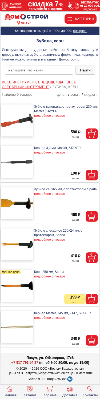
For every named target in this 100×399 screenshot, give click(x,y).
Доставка (69, 395)
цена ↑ (62, 94)
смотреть (80, 31)
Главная (10, 395)
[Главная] (26, 17)
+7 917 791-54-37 (24, 363)
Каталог (29, 395)
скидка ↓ (91, 94)
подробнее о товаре (49, 116)
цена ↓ (75, 94)
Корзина (50, 395)
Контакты (90, 395)
